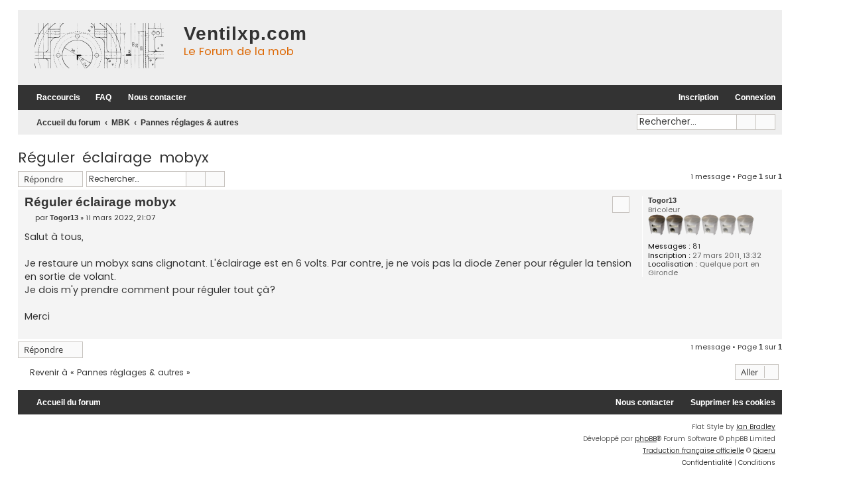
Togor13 (662, 200)
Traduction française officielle (693, 451)
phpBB (646, 439)
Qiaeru (764, 451)
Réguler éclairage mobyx (113, 157)
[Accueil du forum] (97, 47)
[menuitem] (97, 98)
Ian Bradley (755, 427)
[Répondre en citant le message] (620, 204)
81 (696, 246)
